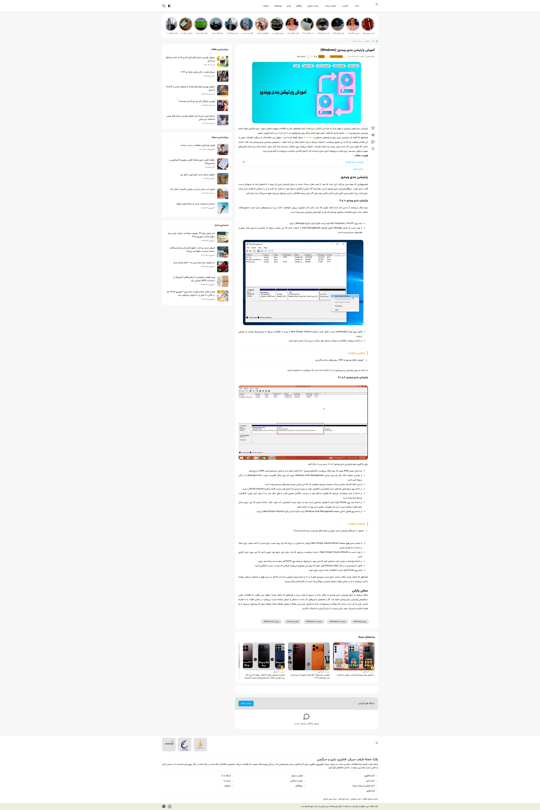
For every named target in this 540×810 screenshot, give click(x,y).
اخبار (357, 6)
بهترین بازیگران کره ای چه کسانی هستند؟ (196, 101)
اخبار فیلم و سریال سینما (364, 786)
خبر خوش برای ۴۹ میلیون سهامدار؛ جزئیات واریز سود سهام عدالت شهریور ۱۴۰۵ (191, 235)
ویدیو (289, 5)
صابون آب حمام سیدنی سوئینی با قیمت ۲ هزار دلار (192, 189)
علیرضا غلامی (370, 56)
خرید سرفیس (356, 799)
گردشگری (370, 791)
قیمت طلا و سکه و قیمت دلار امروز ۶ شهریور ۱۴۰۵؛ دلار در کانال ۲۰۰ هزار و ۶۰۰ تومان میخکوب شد (191, 293)
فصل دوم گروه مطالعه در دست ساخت (197, 145)
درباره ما (227, 781)
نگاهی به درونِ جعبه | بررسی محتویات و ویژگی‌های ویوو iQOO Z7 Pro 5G (246, 33)
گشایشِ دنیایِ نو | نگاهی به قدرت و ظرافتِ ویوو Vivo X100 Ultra (185, 33)
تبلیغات (266, 5)
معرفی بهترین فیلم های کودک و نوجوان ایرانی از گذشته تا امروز (190, 88)
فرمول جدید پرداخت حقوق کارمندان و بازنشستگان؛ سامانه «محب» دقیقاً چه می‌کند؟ (192, 249)
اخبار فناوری (369, 775)
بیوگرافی (299, 5)
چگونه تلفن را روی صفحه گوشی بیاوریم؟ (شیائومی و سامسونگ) (192, 161)
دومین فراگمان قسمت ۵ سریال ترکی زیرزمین (352, 33)
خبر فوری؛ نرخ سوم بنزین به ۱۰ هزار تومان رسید (194, 262)
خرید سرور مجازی (330, 799)
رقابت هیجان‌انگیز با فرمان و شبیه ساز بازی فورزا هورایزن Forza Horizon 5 (322, 33)
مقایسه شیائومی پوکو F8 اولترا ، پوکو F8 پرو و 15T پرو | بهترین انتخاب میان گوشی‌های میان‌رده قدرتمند (264, 676)
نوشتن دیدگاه (246, 703)
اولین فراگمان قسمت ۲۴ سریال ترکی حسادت (170, 33)
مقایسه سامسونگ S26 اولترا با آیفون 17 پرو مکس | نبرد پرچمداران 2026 (310, 676)
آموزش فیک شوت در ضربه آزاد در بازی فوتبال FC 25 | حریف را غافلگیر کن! (201, 33)
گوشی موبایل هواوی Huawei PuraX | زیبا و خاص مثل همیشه (368, 33)
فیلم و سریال (331, 6)
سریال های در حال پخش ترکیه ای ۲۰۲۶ (198, 72)
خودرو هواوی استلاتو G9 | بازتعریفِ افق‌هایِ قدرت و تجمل (277, 33)
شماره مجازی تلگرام (370, 799)
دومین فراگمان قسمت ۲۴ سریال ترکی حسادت (231, 33)
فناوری (345, 6)
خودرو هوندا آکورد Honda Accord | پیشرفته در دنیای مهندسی (337, 33)
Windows (308, 137)
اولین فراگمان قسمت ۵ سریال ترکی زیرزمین (292, 33)
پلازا (373, 41)
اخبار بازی (370, 781)
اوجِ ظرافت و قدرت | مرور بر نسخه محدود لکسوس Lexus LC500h (216, 33)
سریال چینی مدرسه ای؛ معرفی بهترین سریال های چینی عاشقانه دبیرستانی (191, 117)
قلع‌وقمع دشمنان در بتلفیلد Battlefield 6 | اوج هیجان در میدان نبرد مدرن (261, 33)
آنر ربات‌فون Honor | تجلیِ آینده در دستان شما (307, 33)
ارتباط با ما (226, 775)
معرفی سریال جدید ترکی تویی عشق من (197, 174)
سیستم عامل (357, 41)
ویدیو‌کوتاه (278, 5)
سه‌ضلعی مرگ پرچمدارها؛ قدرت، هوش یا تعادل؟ (356, 675)
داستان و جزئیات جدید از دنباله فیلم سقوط (195, 204)
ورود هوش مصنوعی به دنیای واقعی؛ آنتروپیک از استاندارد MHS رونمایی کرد (194, 279)
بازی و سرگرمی (312, 5)
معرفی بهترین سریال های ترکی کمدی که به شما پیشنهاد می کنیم (190, 59)
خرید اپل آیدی (343, 799)
